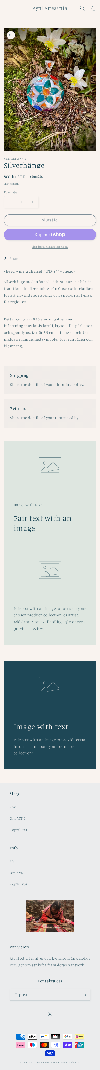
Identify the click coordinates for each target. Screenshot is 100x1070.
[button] (6, 8)
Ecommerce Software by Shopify (62, 1062)
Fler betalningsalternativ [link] (50, 246)
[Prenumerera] (84, 995)
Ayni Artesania (36, 1062)
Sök (13, 807)
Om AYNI (17, 818)
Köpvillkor (18, 830)
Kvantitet (11, 192)
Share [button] (14, 258)
